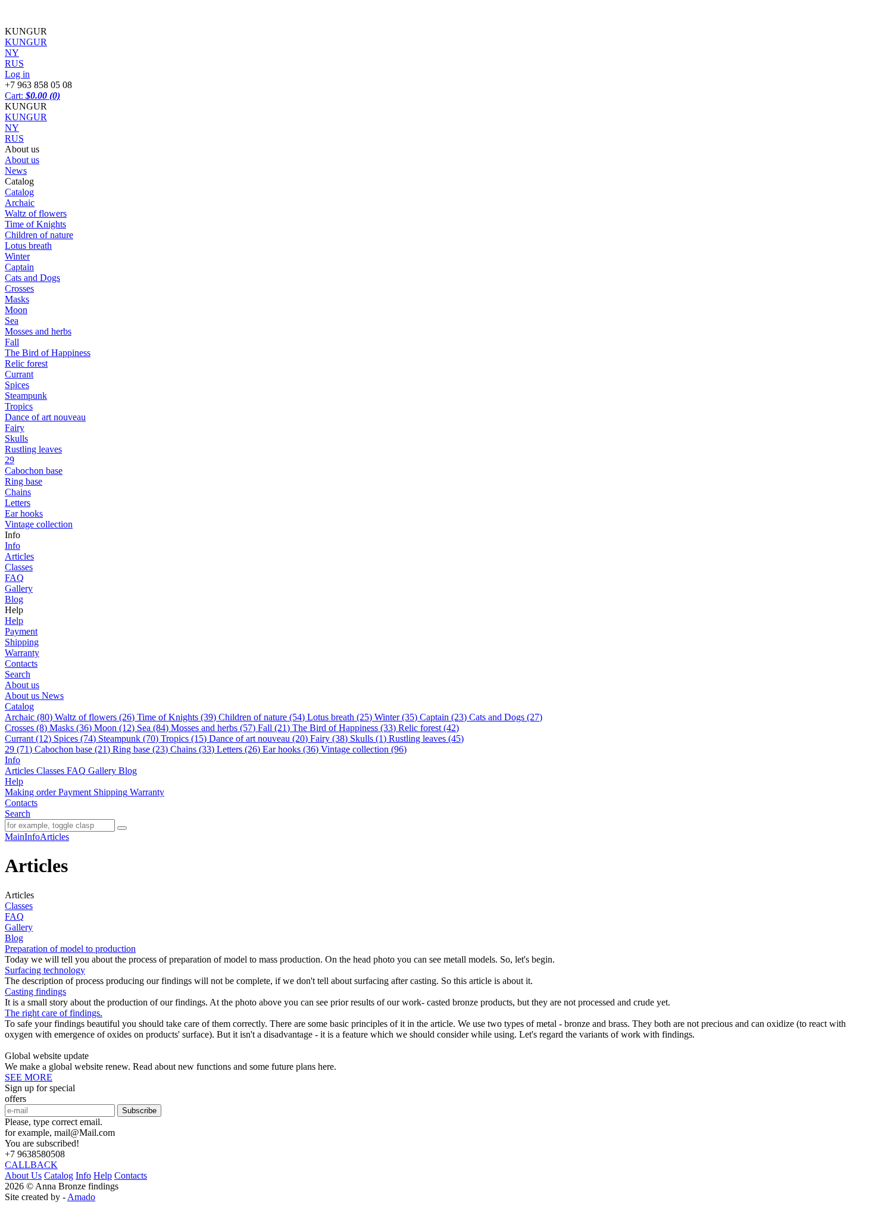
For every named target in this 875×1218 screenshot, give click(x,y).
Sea (11, 321)
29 (9, 460)
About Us (23, 1175)
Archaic (20, 203)
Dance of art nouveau (45, 417)
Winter (17, 256)
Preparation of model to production (70, 949)
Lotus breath (28, 246)
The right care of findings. (53, 1013)
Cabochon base (33, 471)
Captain (19, 267)
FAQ (14, 578)
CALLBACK (31, 1165)
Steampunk (26, 396)
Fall (12, 342)
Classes (19, 567)
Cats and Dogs (32, 278)
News (16, 170)
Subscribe (139, 1110)
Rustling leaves (33, 449)
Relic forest (26, 363)
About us (22, 160)
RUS (14, 138)
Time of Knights (35, 224)
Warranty (22, 653)
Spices (17, 385)
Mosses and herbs (38, 331)
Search (17, 674)
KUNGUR (26, 117)
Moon (16, 310)
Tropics (19, 406)
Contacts (21, 663)
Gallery (19, 588)
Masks (17, 299)
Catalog (19, 192)
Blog (14, 599)
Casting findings (35, 991)
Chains (18, 492)
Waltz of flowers (36, 213)
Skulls (16, 438)
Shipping (22, 642)
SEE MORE (28, 1077)
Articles (19, 556)
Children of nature (39, 235)
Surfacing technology (45, 970)
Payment (21, 631)
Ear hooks (24, 513)
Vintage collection (39, 524)
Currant (19, 374)
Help (14, 621)
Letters (17, 503)
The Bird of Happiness (47, 353)
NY (12, 128)
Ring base (23, 481)
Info (12, 546)
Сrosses (19, 288)
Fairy (14, 428)
